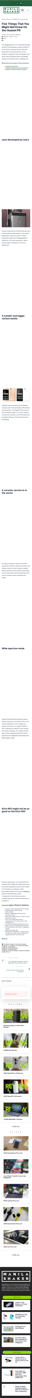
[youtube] (21, 3)
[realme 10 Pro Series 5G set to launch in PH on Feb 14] (9, 1361)
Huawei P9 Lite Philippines (8, 946)
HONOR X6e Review (10, 1050)
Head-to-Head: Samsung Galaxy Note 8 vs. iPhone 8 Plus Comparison (21, 1389)
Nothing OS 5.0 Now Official (20, 1327)
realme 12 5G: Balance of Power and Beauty (21, 1304)
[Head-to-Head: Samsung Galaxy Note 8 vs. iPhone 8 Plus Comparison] (9, 1390)
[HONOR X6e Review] (16, 1040)
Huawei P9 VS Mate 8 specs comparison (16, 69)
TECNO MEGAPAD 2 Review (13, 1119)
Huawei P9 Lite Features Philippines (19, 945)
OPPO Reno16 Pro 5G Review (13, 1073)
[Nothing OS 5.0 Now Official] (9, 1329)
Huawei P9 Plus (6, 952)
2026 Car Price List (10, 1247)
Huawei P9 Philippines (24, 950)
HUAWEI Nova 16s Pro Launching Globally (21, 1316)
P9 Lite (7, 419)
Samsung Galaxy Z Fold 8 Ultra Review (14, 1026)
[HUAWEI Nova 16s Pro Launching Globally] (9, 1317)
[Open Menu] (22, 10)
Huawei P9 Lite (5, 945)
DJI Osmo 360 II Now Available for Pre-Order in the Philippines (21, 1340)
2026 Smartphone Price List (13, 1153)
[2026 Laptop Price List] (16, 1191)
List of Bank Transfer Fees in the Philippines (15, 1176)
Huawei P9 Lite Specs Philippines (10, 950)
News (4, 38)
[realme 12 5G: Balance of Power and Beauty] (9, 1305)
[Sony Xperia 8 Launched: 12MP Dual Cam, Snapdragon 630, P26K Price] (9, 1375)
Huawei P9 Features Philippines (18, 944)
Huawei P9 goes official (11, 66)
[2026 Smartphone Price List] (16, 1143)
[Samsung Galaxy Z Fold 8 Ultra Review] (16, 1016)
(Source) (4, 938)
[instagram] (17, 3)
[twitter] (14, 3)
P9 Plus (25, 405)
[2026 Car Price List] (16, 1237)
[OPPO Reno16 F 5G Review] (16, 1086)
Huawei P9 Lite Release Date (9, 949)
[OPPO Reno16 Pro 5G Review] (16, 1063)
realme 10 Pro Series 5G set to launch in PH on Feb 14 (21, 1360)
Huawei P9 (8, 45)
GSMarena (26, 891)
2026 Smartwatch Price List (13, 1224)
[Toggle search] (28, 10)
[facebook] (11, 3)
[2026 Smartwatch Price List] (16, 1214)
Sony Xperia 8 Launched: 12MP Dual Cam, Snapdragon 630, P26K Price (21, 1374)
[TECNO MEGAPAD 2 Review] (16, 1110)
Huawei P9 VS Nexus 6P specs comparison (16, 67)
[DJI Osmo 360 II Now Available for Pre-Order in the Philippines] (9, 1341)
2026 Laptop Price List (11, 1201)
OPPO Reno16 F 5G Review (12, 1096)
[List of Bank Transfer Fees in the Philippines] (16, 1166)
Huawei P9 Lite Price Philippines (10, 948)
